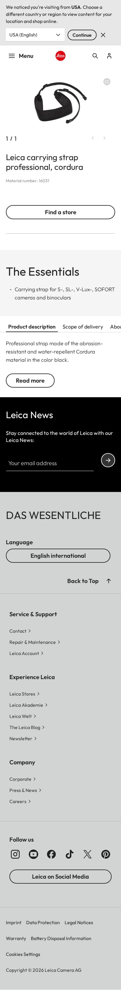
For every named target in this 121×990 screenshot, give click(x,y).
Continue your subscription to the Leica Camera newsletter (108, 460)
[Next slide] (104, 138)
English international (58, 555)
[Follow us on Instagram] (15, 854)
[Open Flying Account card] (109, 55)
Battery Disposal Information (61, 938)
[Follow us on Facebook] (51, 854)
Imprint (13, 922)
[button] (108, 580)
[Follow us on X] (87, 854)
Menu (26, 55)
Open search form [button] (95, 55)
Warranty (16, 938)
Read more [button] (30, 380)
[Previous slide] (93, 138)
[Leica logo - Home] (61, 56)
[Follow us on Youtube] (33, 854)
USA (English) (23, 35)
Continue (82, 35)
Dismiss (103, 34)
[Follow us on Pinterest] (106, 854)
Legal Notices (79, 922)
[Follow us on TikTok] (69, 854)
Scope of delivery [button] (83, 326)
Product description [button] (32, 326)
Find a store (60, 212)
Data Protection (43, 922)
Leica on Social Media (60, 876)
